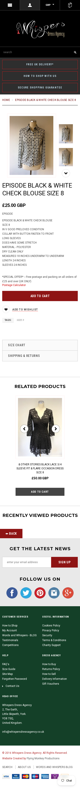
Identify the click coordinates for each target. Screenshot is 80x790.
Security (47, 635)
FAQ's (5, 664)
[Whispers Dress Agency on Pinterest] (39, 592)
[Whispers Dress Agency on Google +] (67, 592)
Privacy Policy (50, 630)
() (70, 5)
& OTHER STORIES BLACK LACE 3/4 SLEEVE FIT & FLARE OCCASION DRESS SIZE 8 (40, 468)
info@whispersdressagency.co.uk (23, 731)
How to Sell (49, 674)
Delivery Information (54, 678)
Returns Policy (51, 669)
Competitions (10, 645)
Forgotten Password (14, 678)
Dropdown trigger (30, 5)
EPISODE (7, 213)
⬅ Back (11, 533)
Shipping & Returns (24, 356)
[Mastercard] (25, 776)
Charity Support (51, 645)
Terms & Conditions (54, 640)
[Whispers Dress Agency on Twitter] (25, 592)
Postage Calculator (14, 285)
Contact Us (12, 686)
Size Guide (8, 669)
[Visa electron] (16, 776)
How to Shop (9, 625)
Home (6, 100)
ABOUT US (24, 767)
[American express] (45, 776)
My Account (9, 630)
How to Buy (49, 664)
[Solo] (55, 776)
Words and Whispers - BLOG (19, 635)
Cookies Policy (51, 625)
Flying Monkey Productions (43, 758)
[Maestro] (35, 776)
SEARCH (7, 767)
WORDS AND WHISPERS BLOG (54, 767)
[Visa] (6, 776)
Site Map (7, 674)
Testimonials (10, 640)
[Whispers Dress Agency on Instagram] (53, 592)
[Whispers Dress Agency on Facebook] (12, 592)
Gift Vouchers (50, 683)
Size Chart (16, 345)
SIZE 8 (20, 320)
